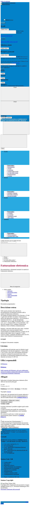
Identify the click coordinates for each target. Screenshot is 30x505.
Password (19, 32)
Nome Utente (20, 31)
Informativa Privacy (9, 465)
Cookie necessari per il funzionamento (11, 421)
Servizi (9, 391)
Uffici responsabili (12, 295)
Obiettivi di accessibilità (10, 469)
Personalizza (4, 400)
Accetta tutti (6, 402)
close (2, 148)
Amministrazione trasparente (11, 474)
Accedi (3, 22)
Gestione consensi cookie (10, 472)
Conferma (9, 117)
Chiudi (2, 73)
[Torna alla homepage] (15, 119)
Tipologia (9, 291)
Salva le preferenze (13, 427)
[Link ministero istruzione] (8, 3)
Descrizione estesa (12, 292)
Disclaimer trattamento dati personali (10, 489)
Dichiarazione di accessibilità (11, 468)
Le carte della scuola (9, 260)
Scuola (6, 258)
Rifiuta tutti (14, 400)
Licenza (9, 294)
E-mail (18, 56)
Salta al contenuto (5, 1)
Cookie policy (7, 462)
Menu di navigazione (15, 286)
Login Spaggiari (15, 62)
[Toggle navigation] (14, 141)
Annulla (3, 117)
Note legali (7, 463)
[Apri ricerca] (16, 128)
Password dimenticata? (7, 35)
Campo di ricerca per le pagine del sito (11, 240)
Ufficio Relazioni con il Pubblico (12, 466)
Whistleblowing (8, 471)
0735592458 (9, 445)
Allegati (9, 297)
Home (5, 257)
